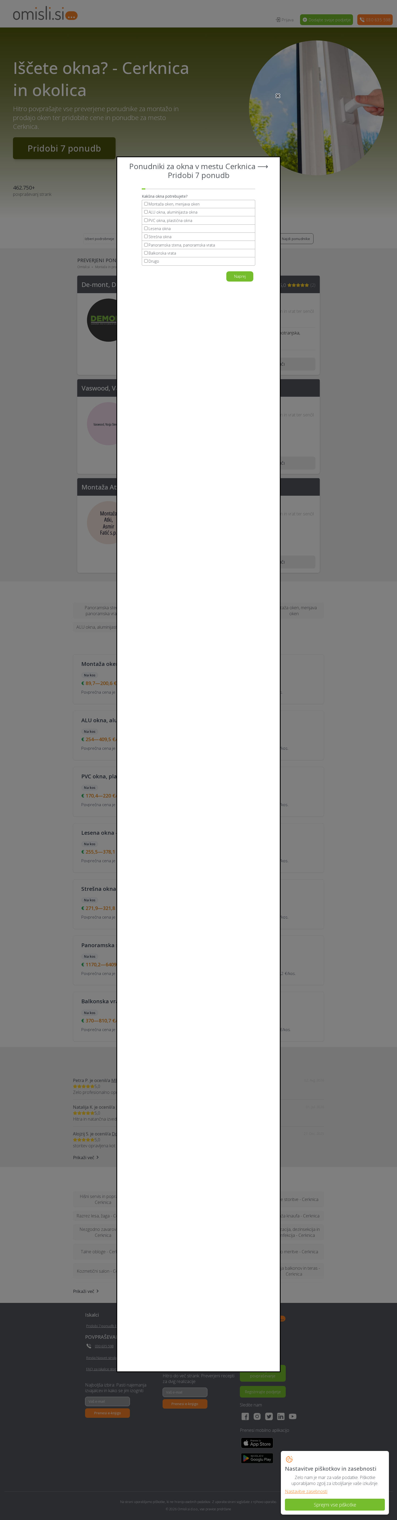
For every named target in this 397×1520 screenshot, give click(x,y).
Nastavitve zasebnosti (306, 1491)
